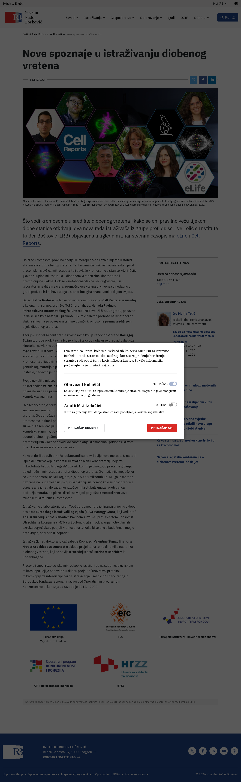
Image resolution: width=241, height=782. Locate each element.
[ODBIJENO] (173, 408)
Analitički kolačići (82, 405)
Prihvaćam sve (162, 428)
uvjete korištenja (101, 365)
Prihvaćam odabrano (84, 428)
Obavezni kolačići (82, 384)
